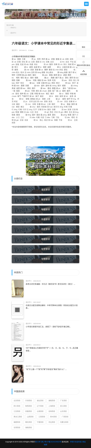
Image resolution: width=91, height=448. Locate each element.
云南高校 (40, 411)
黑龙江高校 (18, 417)
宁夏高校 (40, 422)
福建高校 (17, 422)
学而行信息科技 (76, 442)
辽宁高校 (40, 406)
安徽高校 (28, 411)
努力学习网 (10, 25)
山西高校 (30, 417)
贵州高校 (53, 417)
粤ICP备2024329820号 (52, 442)
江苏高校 (17, 411)
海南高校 (28, 427)
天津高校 (28, 400)
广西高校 (65, 417)
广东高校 (63, 400)
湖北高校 (40, 400)
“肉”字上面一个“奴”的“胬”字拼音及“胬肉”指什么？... (46, 369)
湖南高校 (51, 400)
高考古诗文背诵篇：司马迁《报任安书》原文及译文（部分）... (50, 284)
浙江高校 (63, 406)
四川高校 (17, 406)
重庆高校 (28, 422)
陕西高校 (28, 406)
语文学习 (13, 33)
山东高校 (63, 411)
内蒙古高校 (64, 422)
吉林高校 (51, 411)
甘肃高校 (17, 427)
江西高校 (42, 417)
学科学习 (13, 28)
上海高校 (51, 406)
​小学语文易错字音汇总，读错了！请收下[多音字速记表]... (48, 327)
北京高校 (17, 400)
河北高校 (51, 422)
